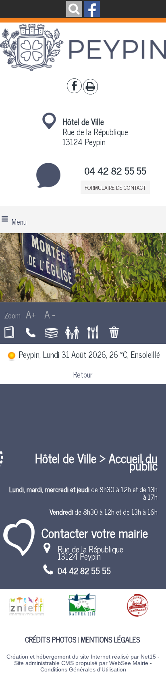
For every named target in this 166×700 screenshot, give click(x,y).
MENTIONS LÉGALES (110, 639)
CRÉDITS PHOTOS (50, 639)
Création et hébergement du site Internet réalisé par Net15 (81, 656)
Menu (19, 222)
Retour (82, 374)
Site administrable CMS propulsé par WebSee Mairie (81, 663)
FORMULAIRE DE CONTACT (115, 187)
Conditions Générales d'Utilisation (83, 669)
